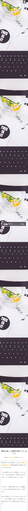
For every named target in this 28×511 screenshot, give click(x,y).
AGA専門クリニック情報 (14, 224)
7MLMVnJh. (21, 457)
